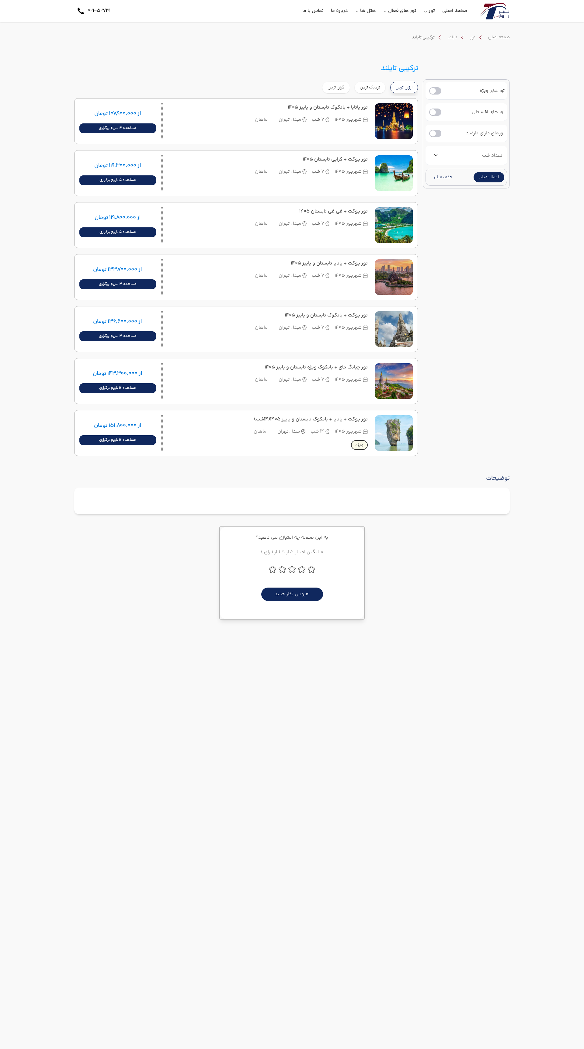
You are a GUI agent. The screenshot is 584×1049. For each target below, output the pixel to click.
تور (472, 37)
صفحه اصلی (499, 37)
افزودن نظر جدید (292, 594)
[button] (489, 177)
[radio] (383, 84)
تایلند (452, 37)
